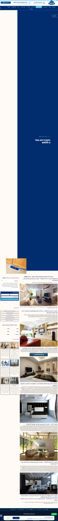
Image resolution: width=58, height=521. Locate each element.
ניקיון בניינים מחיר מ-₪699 (9, 320)
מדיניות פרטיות (29, 518)
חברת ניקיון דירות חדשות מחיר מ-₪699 (9, 310)
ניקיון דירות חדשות (55, 282)
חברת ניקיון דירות (9, 314)
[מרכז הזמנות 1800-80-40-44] (29, 3)
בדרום (8, 331)
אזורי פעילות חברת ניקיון (9, 325)
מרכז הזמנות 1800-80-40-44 (20, 2)
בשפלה (8, 334)
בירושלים (17, 334)
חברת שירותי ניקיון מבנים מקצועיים (9, 318)
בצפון (17, 331)
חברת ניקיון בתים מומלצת (9, 316)
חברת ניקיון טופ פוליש (39, 352)
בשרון (8, 328)
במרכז (17, 328)
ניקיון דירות (26, 387)
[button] (1, 516)
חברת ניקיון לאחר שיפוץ (9, 312)
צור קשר (31, 9)
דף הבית (49, 136)
